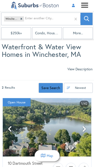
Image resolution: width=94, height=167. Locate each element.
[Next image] (84, 129)
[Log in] (73, 5)
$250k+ (16, 33)
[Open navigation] (84, 6)
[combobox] (25, 19)
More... (78, 33)
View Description (79, 69)
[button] (21, 19)
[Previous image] (10, 129)
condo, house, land (48, 33)
